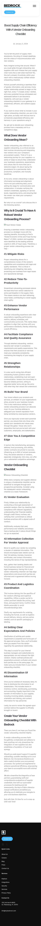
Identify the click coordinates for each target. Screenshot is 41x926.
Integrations (5, 882)
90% (18, 452)
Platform (4, 879)
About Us (5, 854)
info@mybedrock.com (9, 911)
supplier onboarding (11, 148)
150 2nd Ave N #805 (8, 902)
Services (4, 889)
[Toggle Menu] (34, 6)
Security (4, 886)
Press (3, 865)
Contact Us (9, 12)
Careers (4, 858)
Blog (3, 861)
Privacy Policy (6, 893)
